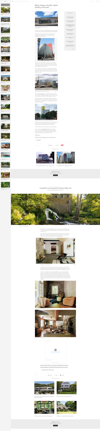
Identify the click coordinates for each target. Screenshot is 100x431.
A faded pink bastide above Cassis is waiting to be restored (70, 30)
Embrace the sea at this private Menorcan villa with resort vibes (4, 149)
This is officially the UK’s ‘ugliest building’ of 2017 (64, 165)
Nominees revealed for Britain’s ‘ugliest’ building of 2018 (45, 165)
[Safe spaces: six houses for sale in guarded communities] (5, 59)
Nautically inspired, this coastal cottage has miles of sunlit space (5, 92)
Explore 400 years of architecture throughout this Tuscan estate (54, 367)
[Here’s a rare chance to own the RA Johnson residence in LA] (5, 175)
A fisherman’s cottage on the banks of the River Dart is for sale (5, 121)
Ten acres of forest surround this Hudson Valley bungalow (70, 17)
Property (51, 186)
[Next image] (57, 82)
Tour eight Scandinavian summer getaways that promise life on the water (70, 45)
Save (62, 145)
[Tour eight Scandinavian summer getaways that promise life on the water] (5, 165)
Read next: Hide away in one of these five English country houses (54, 365)
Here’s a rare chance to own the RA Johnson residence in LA (5, 179)
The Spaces (12, 1)
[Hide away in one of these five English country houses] (67, 407)
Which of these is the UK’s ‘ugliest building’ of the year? (5, 4)
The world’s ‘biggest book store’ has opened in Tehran (47, 137)
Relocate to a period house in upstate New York (70, 37)
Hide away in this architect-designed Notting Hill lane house (70, 21)
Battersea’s (42, 93)
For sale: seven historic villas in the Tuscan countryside (70, 41)
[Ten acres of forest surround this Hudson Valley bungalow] (44, 407)
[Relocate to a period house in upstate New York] (67, 387)
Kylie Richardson (58, 186)
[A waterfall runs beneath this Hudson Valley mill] (5, 10)
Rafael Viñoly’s (45, 129)
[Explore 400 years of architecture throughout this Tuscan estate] (5, 126)
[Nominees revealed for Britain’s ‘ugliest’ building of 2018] (45, 157)
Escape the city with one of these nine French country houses (5, 189)
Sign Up (55, 425)
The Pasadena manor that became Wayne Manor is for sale (5, 72)
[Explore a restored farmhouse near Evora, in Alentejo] (5, 155)
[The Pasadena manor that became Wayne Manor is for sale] (5, 68)
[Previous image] (36, 82)
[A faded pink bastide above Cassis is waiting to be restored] (5, 97)
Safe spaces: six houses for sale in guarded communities (70, 34)
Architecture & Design (39, 164)
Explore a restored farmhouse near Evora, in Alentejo (5, 159)
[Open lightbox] (75, 264)
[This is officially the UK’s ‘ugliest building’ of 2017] (66, 157)
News (43, 164)
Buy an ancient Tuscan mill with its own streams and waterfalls (5, 140)
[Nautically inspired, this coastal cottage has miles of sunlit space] (5, 88)
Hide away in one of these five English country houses (5, 111)
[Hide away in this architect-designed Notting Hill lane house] (5, 49)
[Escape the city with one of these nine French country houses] (5, 185)
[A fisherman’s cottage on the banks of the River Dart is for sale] (5, 117)
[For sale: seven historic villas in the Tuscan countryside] (5, 78)
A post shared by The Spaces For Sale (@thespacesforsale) (58, 362)
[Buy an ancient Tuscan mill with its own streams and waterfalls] (5, 136)
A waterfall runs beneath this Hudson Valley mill (5, 14)
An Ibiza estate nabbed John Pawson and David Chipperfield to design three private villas (70, 25)
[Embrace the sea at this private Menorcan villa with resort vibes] (5, 145)
